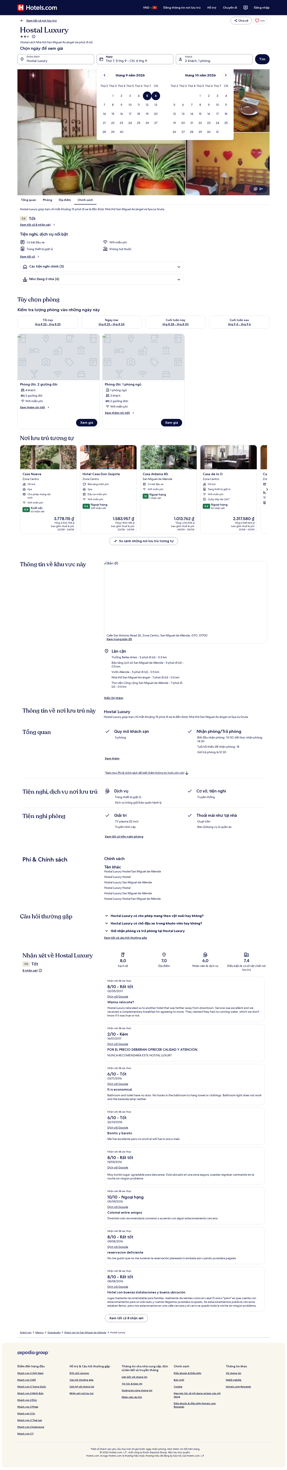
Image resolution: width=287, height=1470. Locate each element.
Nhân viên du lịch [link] (132, 1397)
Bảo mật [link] (179, 1379)
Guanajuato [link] (54, 1332)
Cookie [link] (178, 1386)
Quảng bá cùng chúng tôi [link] (137, 1390)
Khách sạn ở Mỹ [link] (26, 1379)
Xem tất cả (27, 256)
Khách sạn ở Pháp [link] (27, 1406)
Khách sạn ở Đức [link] (27, 1400)
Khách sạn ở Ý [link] (25, 1433)
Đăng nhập (262, 7)
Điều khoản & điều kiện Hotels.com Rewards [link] (195, 1405)
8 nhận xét (30, 970)
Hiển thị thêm (113, 698)
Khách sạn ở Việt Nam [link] (30, 1373)
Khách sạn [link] (26, 1332)
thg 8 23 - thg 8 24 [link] (112, 324)
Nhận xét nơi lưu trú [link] (81, 1393)
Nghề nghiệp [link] (233, 1379)
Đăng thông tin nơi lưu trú (182, 7)
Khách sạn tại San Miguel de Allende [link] (85, 1332)
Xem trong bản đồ (119, 639)
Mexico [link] (39, 1332)
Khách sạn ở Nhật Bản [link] (30, 1393)
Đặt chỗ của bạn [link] (79, 1373)
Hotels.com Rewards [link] (238, 1386)
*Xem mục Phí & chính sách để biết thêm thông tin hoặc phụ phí (144, 773)
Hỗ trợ (211, 7)
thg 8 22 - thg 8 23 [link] (48, 324)
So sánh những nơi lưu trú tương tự (146, 541)
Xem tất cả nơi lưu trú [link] (41, 20)
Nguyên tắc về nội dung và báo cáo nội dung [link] (197, 1395)
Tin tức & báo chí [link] (132, 1383)
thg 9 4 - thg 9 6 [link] (239, 324)
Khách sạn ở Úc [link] (26, 1413)
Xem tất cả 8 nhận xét (35, 225)
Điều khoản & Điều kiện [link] (187, 1373)
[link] (260, 20)
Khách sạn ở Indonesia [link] (30, 1426)
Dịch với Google (117, 996)
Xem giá (86, 423)
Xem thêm (112, 758)
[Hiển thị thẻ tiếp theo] (267, 489)
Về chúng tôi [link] (233, 1373)
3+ (261, 189)
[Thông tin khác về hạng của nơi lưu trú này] (33, 36)
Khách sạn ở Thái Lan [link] (29, 1420)
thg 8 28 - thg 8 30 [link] (175, 324)
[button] (113, 96)
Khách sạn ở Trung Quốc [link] (31, 1386)
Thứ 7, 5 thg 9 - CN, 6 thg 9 (126, 61)
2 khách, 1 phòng (197, 61)
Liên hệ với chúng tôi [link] (82, 1386)
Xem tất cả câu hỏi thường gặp (125, 938)
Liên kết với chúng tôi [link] (134, 1376)
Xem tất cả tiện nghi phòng (124, 836)
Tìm (262, 59)
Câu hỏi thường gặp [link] (81, 1379)
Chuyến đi (230, 7)
